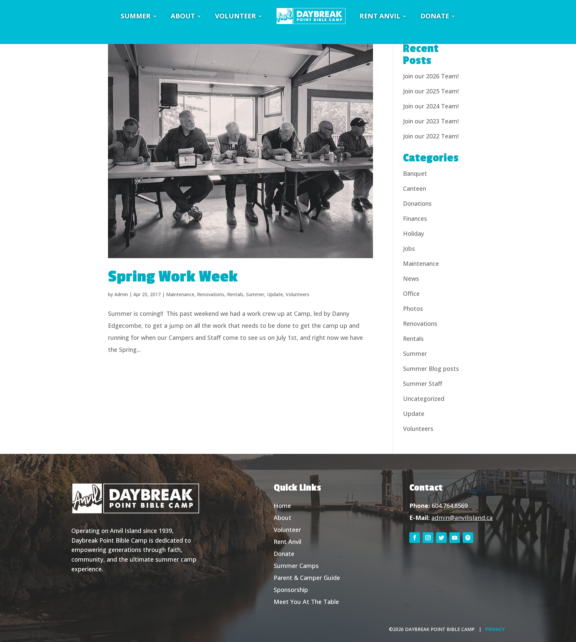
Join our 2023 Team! (431, 121)
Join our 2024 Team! (431, 106)
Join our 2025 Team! (431, 91)
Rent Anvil (287, 542)
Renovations (210, 294)
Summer (255, 294)
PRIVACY (495, 629)
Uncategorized (423, 399)
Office (411, 293)
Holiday (413, 233)
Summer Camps (296, 566)
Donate (284, 554)
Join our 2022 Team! (431, 136)
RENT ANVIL (379, 15)
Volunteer (287, 530)
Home (282, 506)
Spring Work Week (173, 276)
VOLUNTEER (235, 15)
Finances (415, 218)
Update (275, 294)
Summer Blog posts (431, 369)
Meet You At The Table (306, 602)
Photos (413, 308)
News (411, 278)
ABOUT (183, 15)
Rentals (235, 294)
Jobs (409, 248)
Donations (417, 203)
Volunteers (297, 294)
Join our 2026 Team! (431, 76)
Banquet (415, 173)
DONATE (434, 15)
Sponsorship (291, 590)
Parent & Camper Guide (307, 578)
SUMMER (136, 15)
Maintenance (180, 294)
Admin (121, 294)
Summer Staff (422, 384)
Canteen (414, 188)
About (282, 518)
